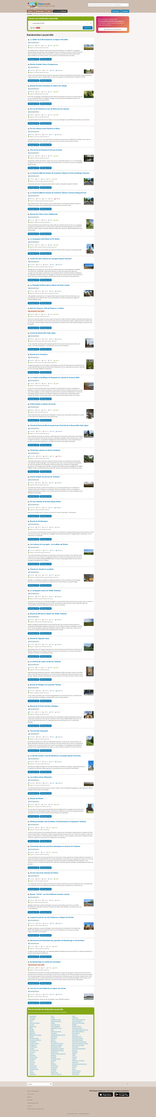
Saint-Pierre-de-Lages (78, 1045)
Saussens (74, 1050)
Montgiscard (54, 1052)
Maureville (54, 1038)
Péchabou (53, 1064)
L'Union (53, 1018)
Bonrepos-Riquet (34, 1038)
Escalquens (33, 1059)
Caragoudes (33, 1042)
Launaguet (54, 1033)
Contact (29, 1106)
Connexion (124, 11)
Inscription (115, 11)
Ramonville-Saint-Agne (78, 1023)
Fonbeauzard (33, 1065)
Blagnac (32, 1036)
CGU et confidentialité (33, 1091)
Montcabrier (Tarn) (56, 1047)
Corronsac (32, 1052)
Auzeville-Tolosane (35, 1023)
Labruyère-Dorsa (55, 1024)
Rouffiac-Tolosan (76, 1026)
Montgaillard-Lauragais (57, 1050)
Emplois (29, 1097)
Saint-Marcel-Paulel (77, 1040)
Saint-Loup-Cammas (77, 1038)
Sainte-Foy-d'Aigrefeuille (78, 1048)
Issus (52, 1016)
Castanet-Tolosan (34, 1043)
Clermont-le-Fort (34, 1050)
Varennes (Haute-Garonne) (79, 1064)
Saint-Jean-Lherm (77, 1036)
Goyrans (32, 1072)
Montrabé (53, 1057)
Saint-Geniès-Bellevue (78, 1031)
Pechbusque (54, 1067)
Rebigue (74, 1024)
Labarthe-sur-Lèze (56, 1019)
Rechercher (87, 28)
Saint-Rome (75, 1047)
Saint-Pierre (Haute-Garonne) (80, 1043)
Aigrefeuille (33, 1016)
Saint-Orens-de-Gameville (79, 1042)
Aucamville (33, 1018)
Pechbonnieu (54, 1065)
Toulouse (74, 1057)
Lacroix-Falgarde (55, 1026)
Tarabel (74, 1054)
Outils (30, 11)
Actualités (30, 1100)
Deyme (31, 1054)
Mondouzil (54, 1042)
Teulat (73, 1055)
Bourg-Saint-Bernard (35, 1040)
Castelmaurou (33, 1047)
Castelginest (33, 1045)
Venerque (74, 1065)
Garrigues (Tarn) (34, 1069)
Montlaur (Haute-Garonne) (58, 1054)
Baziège (32, 1030)
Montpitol (53, 1055)
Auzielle (32, 1024)
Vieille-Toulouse (76, 1071)
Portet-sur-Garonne (56, 1074)
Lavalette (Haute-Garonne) (58, 1035)
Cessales (32, 1048)
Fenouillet (32, 1062)
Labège (53, 1023)
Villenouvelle (75, 1074)
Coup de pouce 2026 (32, 1103)
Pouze (73, 1016)
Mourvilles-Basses (56, 1059)
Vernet (74, 1069)
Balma (31, 1028)
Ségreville (75, 1052)
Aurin (31, 1021)
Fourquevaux (33, 1067)
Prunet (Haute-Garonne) (78, 1019)
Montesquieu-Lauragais (57, 1048)
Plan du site (30, 1094)
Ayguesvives (33, 1026)
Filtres (36, 28)
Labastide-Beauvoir (56, 1021)
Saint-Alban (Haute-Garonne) (80, 1030)
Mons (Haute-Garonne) (57, 1043)
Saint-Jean (75, 1035)
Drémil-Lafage (33, 1057)
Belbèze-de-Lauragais (35, 1035)
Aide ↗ (49, 11)
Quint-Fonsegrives (77, 1021)
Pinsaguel (53, 1071)
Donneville (32, 1055)
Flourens (32, 1064)
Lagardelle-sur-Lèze (56, 1028)
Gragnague (33, 1074)
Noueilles (53, 1060)
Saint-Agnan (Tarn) (77, 1028)
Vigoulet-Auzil (76, 1072)
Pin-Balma (53, 1069)
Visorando (29, 14)
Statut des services (73, 1113)
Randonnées (40, 11)
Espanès (32, 1060)
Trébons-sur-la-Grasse (78, 1060)
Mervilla (53, 1040)
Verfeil (74, 1067)
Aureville (32, 1019)
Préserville (75, 1018)
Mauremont (54, 1036)
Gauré (31, 1071)
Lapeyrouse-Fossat (56, 1031)
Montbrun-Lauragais (56, 1045)
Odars (52, 1062)
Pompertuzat (54, 1072)
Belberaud (32, 1033)
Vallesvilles (75, 1062)
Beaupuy (32, 1031)
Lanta (52, 1030)
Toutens (74, 1059)
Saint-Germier (76, 1033)
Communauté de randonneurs (35, 1109)
